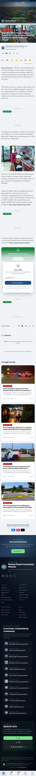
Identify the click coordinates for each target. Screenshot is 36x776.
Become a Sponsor (5, 610)
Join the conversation (29, 63)
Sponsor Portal (4, 615)
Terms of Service (22, 615)
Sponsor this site (18, 18)
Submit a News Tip (23, 590)
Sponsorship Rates (18, 747)
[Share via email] (10, 53)
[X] (10, 576)
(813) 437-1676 (10, 726)
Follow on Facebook (23, 595)
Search (2, 602)
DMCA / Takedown (23, 617)
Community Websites (21, 767)
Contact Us (21, 592)
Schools (3, 595)
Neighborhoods (4, 592)
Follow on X (21, 600)
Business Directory (5, 590)
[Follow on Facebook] (13, 530)
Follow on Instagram (23, 597)
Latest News (4, 587)
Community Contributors (7, 600)
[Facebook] (3, 576)
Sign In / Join (22, 587)
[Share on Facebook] (6, 53)
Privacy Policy (24, 286)
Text (19, 742)
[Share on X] (3, 53)
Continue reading (17, 283)
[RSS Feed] (14, 576)
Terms (19, 286)
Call (19, 738)
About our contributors (12, 49)
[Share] (17, 53)
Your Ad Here (7, 111)
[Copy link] (13, 53)
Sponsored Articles (5, 612)
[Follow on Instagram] (18, 530)
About (20, 610)
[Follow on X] (23, 530)
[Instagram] (7, 576)
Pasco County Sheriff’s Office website (20, 204)
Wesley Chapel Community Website (19, 242)
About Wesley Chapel (6, 597)
